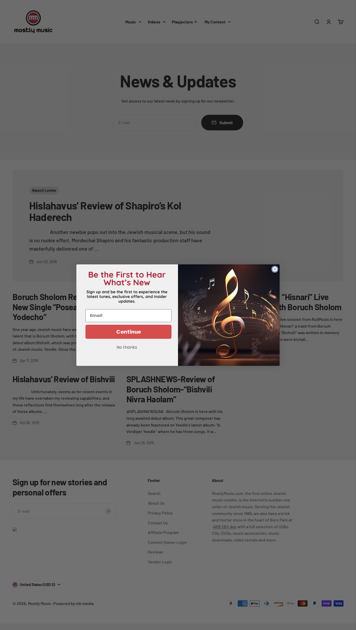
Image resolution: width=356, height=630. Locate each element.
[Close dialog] (275, 269)
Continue (128, 331)
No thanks (126, 348)
